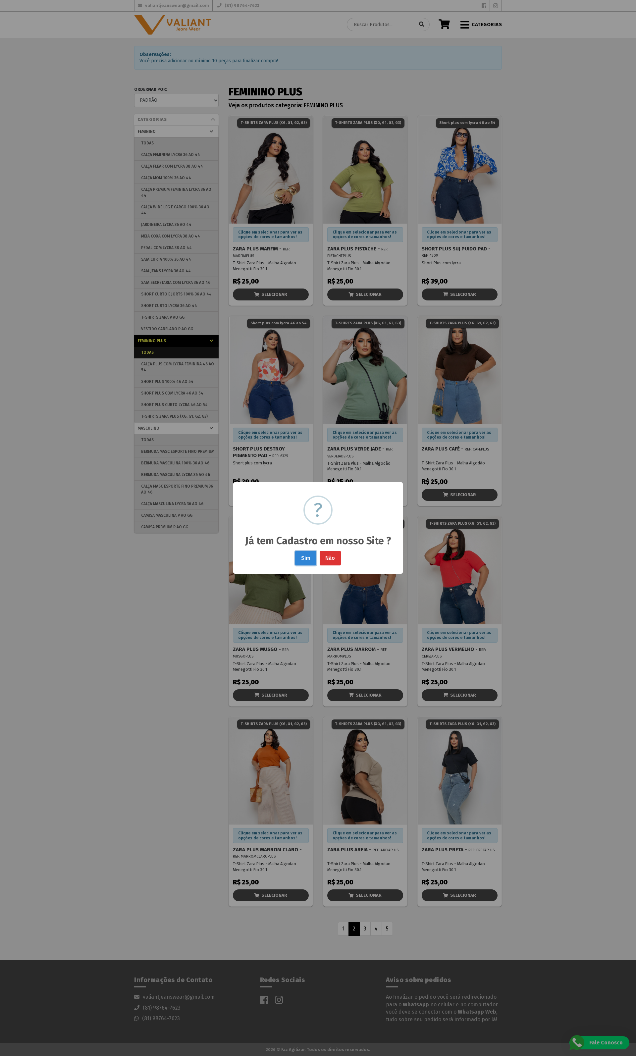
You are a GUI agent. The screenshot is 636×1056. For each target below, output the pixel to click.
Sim (305, 558)
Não (330, 558)
